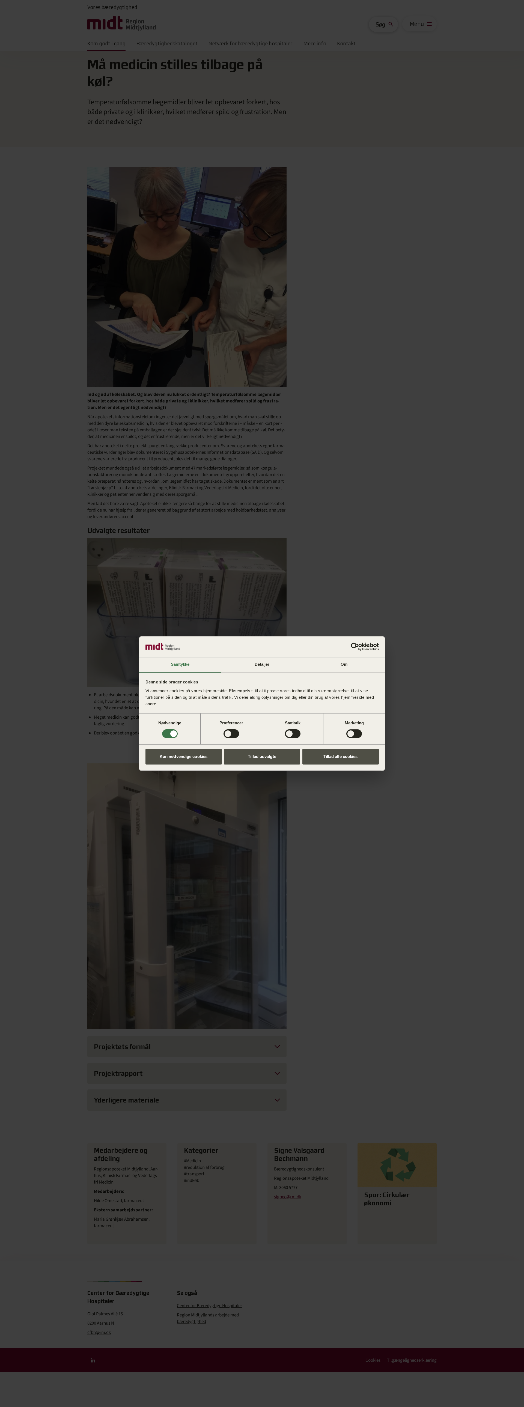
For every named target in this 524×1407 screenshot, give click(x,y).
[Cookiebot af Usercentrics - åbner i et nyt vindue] (355, 647)
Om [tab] (344, 664)
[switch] (231, 733)
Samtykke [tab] (180, 664)
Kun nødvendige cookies (183, 756)
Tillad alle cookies (340, 756)
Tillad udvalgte (262, 756)
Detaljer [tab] (262, 664)
